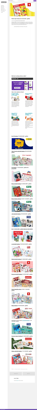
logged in (18, 380)
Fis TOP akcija (15, 136)
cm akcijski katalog (16, 244)
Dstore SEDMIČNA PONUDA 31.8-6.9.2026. (28, 114)
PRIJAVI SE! (15, 78)
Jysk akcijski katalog (16, 214)
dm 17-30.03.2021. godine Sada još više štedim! (22, 229)
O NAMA (2, 12)
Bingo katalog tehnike (16, 198)
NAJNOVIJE (3, 5)
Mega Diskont (14, 305)
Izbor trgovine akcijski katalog (18, 151)
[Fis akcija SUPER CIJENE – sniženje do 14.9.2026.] (15, 100)
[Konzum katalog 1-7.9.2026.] (29, 99)
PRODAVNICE (3, 6)
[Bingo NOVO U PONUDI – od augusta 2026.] (15, 120)
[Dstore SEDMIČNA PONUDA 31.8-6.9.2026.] (29, 120)
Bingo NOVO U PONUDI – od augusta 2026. (14, 114)
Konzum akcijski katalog (17, 274)
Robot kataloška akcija (16, 289)
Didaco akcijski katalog (17, 351)
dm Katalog (14, 167)
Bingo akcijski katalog (16, 183)
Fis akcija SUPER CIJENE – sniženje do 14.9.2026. (15, 94)
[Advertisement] (18, 388)
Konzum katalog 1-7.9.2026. (29, 94)
